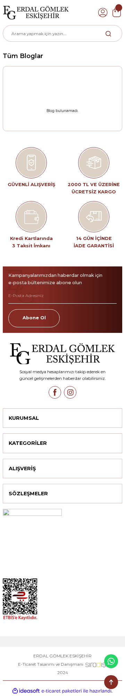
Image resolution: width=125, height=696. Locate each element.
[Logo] (36, 12)
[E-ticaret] (61, 691)
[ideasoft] (26, 691)
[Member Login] (102, 12)
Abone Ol (34, 317)
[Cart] (116, 12)
